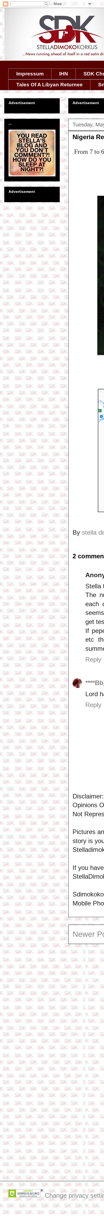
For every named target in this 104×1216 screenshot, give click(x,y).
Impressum (30, 73)
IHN (63, 73)
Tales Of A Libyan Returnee (49, 84)
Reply (93, 659)
